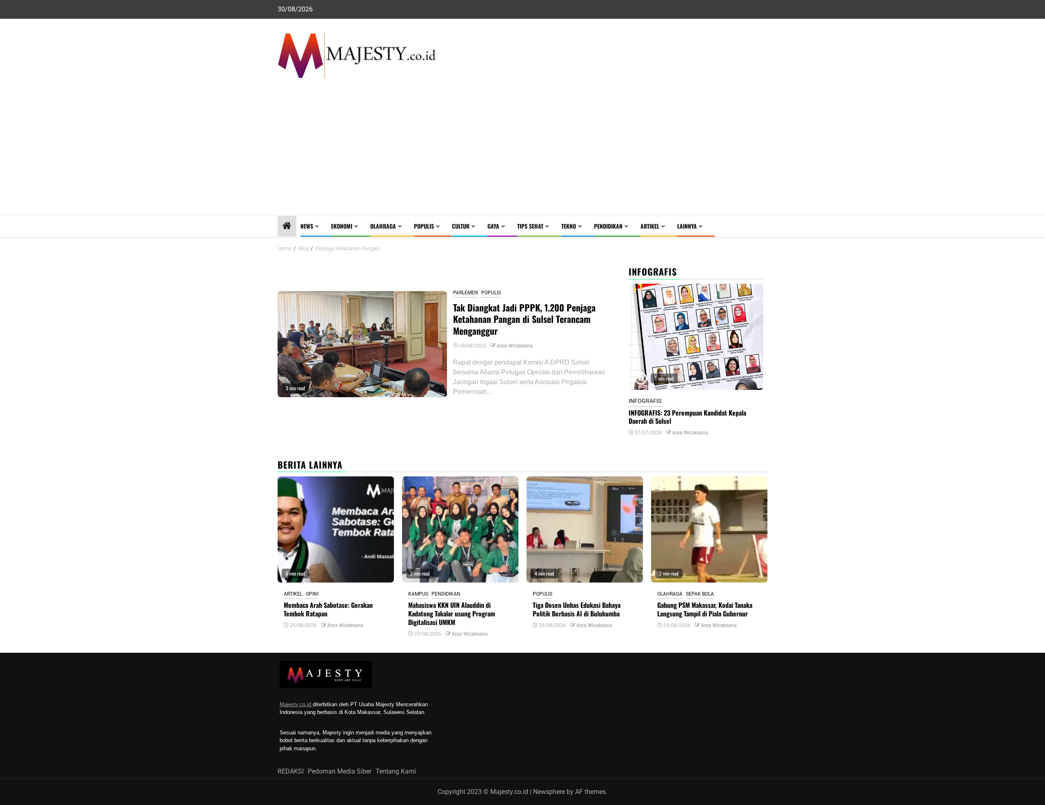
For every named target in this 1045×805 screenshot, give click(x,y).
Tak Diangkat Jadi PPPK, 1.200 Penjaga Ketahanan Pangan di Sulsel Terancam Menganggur (524, 319)
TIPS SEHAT (530, 226)
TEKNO (568, 226)
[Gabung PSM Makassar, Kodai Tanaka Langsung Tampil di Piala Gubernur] (709, 529)
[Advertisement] (522, 154)
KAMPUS (418, 594)
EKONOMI (341, 226)
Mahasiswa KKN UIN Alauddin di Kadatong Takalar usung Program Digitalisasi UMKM (451, 613)
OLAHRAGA (383, 226)
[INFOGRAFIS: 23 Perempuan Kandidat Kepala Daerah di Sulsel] (696, 337)
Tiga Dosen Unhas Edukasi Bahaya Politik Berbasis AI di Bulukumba (576, 609)
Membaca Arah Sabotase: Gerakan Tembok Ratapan (328, 609)
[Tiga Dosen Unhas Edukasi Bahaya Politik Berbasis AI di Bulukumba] (585, 529)
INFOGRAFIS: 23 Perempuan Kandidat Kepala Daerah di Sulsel (687, 417)
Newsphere (549, 792)
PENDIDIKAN (608, 226)
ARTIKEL (649, 226)
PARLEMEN (465, 293)
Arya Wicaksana (515, 346)
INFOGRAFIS (645, 401)
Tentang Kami (396, 771)
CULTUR (460, 226)
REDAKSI (291, 771)
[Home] (286, 226)
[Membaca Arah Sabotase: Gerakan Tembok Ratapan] (336, 529)
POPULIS (424, 226)
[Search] (761, 226)
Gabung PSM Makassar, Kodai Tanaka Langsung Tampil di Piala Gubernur (704, 609)
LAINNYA (687, 226)
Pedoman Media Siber (339, 771)
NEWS (306, 226)
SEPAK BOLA (700, 594)
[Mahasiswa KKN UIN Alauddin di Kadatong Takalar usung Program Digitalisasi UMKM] (460, 529)
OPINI (312, 594)
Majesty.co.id (296, 704)
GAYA (493, 226)
